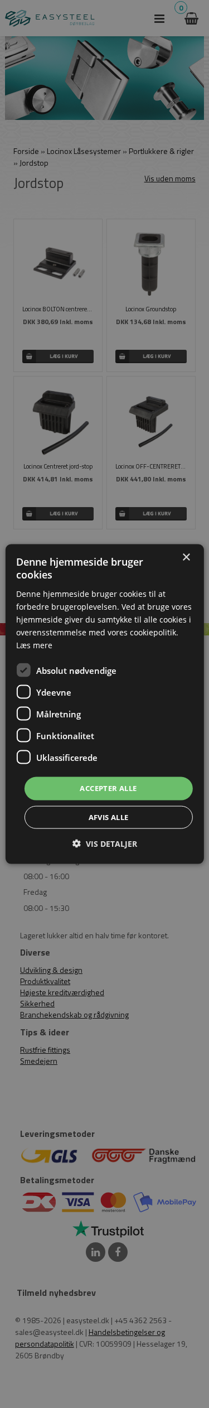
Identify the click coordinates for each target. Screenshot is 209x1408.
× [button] (186, 557)
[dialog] (104, 704)
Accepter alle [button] (108, 788)
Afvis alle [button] (109, 817)
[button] (104, 843)
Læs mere (34, 645)
